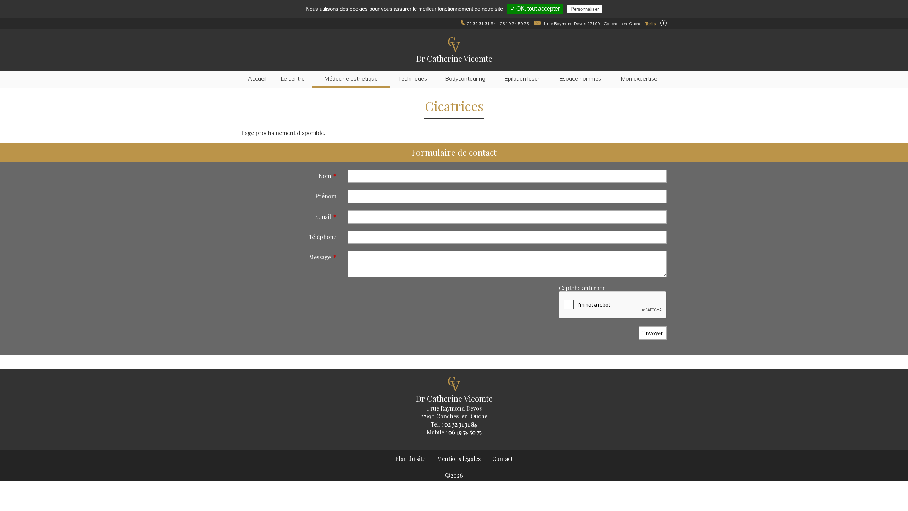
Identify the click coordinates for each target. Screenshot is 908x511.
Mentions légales (459, 458)
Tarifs (650, 23)
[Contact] (536, 23)
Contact (502, 458)
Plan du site (410, 458)
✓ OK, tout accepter (535, 9)
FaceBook (663, 23)
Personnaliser (585, 9)
